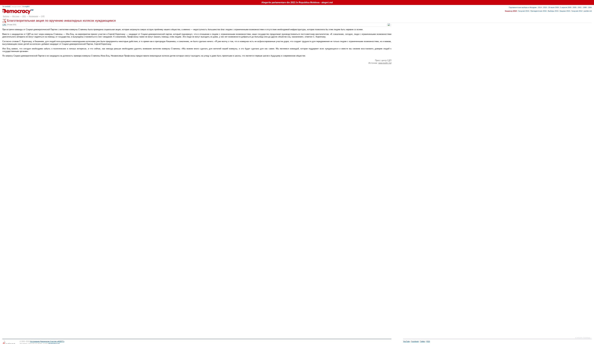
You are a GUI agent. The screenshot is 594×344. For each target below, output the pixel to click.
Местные (15, 16)
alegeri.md (9, 10)
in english (26, 6)
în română (6, 6)
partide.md (588, 11)
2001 (579, 7)
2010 (545, 7)
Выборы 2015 (553, 11)
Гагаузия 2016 (523, 11)
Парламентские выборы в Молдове (523, 7)
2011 (24, 16)
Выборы (6, 16)
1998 (585, 7)
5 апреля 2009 (565, 7)
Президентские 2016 (538, 11)
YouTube (406, 341)
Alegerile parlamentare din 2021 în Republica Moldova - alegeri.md (297, 2)
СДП (43, 16)
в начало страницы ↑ (583, 338)
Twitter (422, 341)
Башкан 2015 (565, 11)
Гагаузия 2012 (576, 11)
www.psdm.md (384, 63)
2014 (540, 7)
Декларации (33, 16)
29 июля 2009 (553, 7)
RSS (428, 341)
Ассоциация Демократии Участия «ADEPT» (47, 341)
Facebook (415, 341)
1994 (590, 7)
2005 (574, 7)
